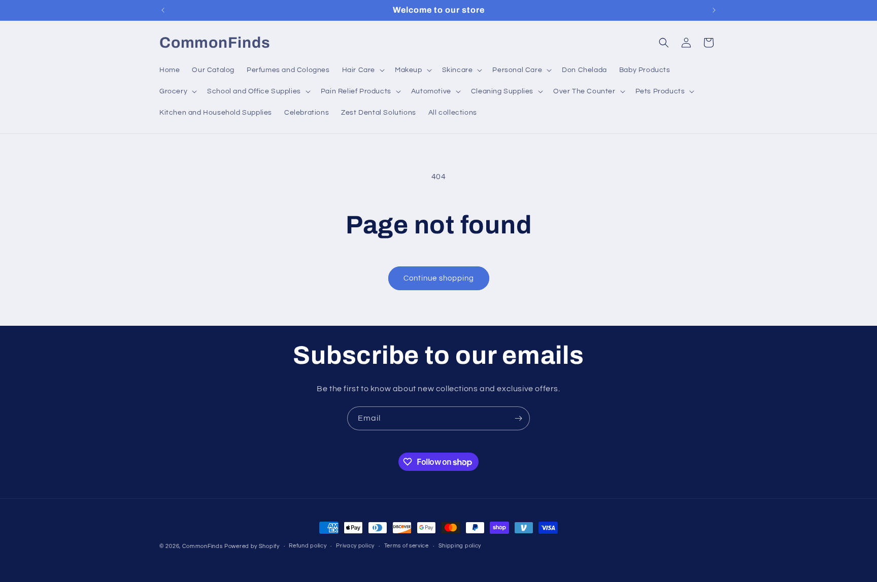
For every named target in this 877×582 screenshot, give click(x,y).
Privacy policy (355, 546)
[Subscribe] (518, 418)
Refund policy (307, 546)
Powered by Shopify (252, 546)
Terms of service (406, 546)
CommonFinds (202, 546)
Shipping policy (460, 546)
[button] (362, 70)
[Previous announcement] (163, 10)
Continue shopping (438, 278)
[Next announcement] (714, 10)
